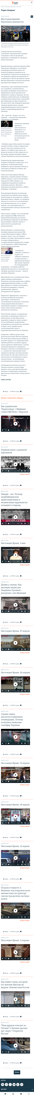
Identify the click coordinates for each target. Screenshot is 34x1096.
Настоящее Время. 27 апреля (12, 637)
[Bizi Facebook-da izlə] (5, 1094)
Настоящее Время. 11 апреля (12, 947)
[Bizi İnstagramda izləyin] (13, 1094)
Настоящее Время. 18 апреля (12, 811)
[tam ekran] (28, 430)
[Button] (5, 392)
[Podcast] (21, 1084)
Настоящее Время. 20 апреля (13, 679)
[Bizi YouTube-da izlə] (21, 1094)
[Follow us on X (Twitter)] (10, 1084)
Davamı (17, 1072)
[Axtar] (28, 1094)
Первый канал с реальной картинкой (15, 459)
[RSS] (17, 1084)
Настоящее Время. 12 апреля (12, 852)
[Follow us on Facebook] (2, 1084)
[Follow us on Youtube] (14, 1084)
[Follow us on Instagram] (6, 1084)
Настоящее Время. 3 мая (11, 549)
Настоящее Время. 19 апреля (12, 769)
